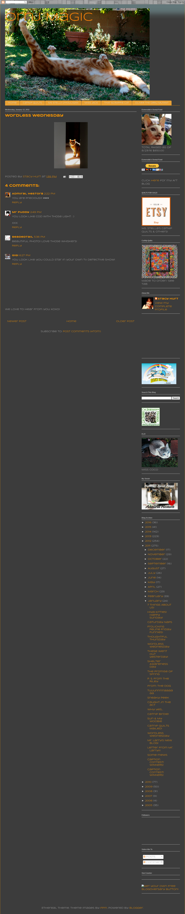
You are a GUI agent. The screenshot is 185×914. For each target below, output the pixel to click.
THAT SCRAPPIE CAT (116, 103)
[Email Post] (64, 177)
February (156, 596)
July (152, 573)
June (152, 578)
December (157, 550)
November (157, 554)
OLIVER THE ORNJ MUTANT (152, 103)
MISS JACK (91, 103)
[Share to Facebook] (78, 176)
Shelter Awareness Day (157, 664)
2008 (149, 791)
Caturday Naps (159, 622)
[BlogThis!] (73, 176)
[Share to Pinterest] (81, 176)
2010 (148, 782)
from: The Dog (159, 686)
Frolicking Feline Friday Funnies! (159, 629)
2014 (148, 532)
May (152, 582)
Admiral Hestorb (27, 194)
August (154, 568)
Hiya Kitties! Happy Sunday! (157, 615)
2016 (148, 522)
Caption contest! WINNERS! (155, 762)
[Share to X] (75, 176)
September (157, 564)
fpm (103, 908)
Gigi (15, 255)
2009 (149, 787)
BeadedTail (22, 237)
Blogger (136, 908)
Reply (17, 202)
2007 (149, 796)
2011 (148, 546)
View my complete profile (163, 306)
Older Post (125, 321)
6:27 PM (24, 255)
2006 (149, 801)
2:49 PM (35, 212)
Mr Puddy (20, 212)
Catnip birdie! (158, 714)
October (155, 559)
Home (12, 103)
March (153, 592)
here (155, 181)
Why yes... (155, 709)
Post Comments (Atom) (82, 331)
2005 (149, 805)
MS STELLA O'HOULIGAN (63, 103)
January (155, 601)
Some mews (157, 755)
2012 (148, 541)
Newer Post (16, 321)
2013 (148, 536)
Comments (154, 862)
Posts (150, 857)
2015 (148, 527)
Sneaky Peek (158, 698)
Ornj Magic (49, 17)
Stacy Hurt (168, 299)
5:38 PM (39, 237)
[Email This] (70, 176)
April (152, 587)
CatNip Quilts (32, 103)
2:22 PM (49, 194)
